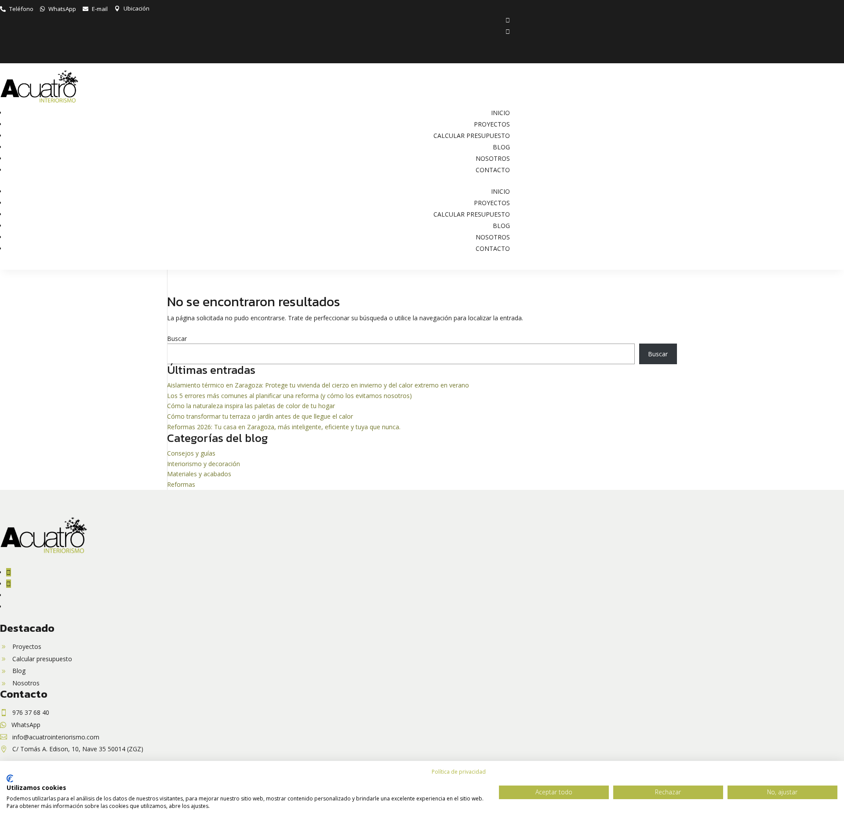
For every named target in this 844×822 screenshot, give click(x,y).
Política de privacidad (459, 771)
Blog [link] (501, 147)
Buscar (177, 338)
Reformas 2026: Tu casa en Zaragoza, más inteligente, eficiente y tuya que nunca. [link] (283, 427)
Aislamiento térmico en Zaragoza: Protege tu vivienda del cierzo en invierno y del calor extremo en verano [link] (318, 385)
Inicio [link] (500, 113)
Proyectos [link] (492, 124)
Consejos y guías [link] (191, 453)
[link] (16, 9)
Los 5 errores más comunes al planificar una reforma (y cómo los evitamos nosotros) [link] (289, 395)
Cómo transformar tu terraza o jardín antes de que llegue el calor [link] (260, 416)
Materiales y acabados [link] (199, 474)
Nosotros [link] (493, 158)
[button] (508, 20)
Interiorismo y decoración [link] (203, 464)
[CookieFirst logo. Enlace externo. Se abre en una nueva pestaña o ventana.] (10, 778)
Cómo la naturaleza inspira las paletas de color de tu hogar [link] (251, 406)
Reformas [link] (181, 484)
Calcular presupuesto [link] (471, 135)
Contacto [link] (493, 170)
